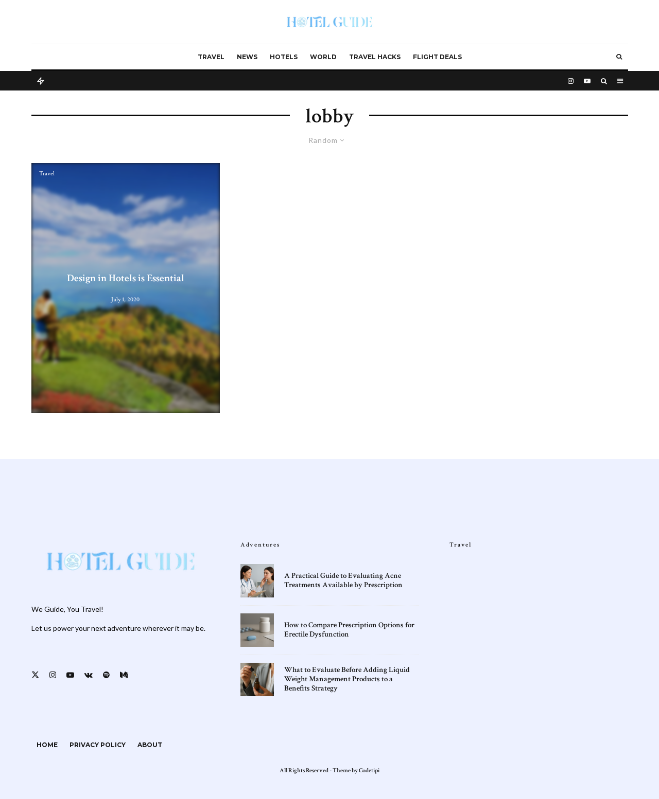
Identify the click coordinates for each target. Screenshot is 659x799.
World (323, 57)
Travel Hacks (375, 57)
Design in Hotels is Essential (125, 278)
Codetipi (369, 770)
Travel (211, 57)
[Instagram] (571, 80)
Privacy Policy (98, 745)
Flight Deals (437, 57)
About (149, 745)
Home (47, 745)
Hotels (284, 57)
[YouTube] (587, 80)
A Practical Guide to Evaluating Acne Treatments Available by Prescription (343, 580)
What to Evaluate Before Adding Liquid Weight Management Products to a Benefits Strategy (347, 679)
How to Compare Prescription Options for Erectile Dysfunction (349, 630)
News (247, 57)
